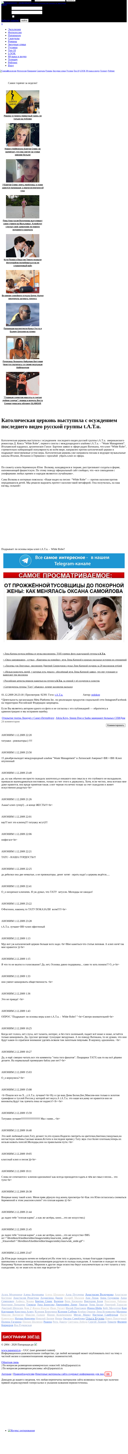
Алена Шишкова (54, 1294)
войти (24, 20)
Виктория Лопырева (13, 1304)
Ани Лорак (92, 1297)
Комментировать (115, 725)
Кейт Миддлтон (112, 1308)
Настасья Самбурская (105, 1314)
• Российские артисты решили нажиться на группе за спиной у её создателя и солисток (51, 681)
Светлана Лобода (78, 1321)
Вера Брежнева (73, 1301)
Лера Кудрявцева (106, 1311)
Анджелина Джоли (51, 1297)
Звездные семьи (17, 44)
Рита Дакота (60, 1321)
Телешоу (13, 59)
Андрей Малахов (74, 1297)
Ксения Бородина (46, 1311)
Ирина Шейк (94, 1308)
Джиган (83, 1304)
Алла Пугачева (75, 1294)
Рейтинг (13, 62)
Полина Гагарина (11, 1321)
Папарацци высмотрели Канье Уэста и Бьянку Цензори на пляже (23, 330)
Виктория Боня (93, 1301)
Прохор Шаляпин (32, 1321)
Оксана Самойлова (74, 1318)
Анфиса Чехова (25, 1301)
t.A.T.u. (59, 694)
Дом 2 (28, 1308)
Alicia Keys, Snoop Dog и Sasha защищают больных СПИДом (90, 718)
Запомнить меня (24, 16)
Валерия (58, 1301)
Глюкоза (31, 1304)
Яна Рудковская (23, 1325)
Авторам (6, 1374)
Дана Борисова (45, 1304)
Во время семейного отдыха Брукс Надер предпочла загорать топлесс (23, 297)
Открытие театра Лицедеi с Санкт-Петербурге (28, 718)
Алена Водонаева (33, 1294)
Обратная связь (10, 1362)
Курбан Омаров (87, 1311)
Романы (12, 41)
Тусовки (13, 47)
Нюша (58, 1318)
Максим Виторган (12, 1314)
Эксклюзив (14, 29)
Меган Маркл (82, 1314)
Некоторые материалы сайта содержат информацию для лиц (72, 1374)
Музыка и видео (17, 56)
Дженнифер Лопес (66, 1304)
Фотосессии (15, 32)
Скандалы (14, 38)
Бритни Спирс (43, 1301)
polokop (95, 694)
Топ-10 (12, 50)
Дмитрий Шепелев (12, 1308)
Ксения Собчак (67, 1311)
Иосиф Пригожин (76, 1308)
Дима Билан (96, 1304)
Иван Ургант (57, 1308)
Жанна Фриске (41, 1308)
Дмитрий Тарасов (115, 1304)
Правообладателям (23, 1374)
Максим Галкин (35, 1314)
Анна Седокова (109, 1297)
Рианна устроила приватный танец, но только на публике (23, 117)
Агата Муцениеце (11, 1294)
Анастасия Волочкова (99, 1294)
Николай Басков (45, 1318)
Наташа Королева (25, 1318)
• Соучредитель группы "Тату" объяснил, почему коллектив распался (37, 687)
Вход (11, 65)
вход (3, 4)
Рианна (48, 1321)
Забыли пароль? (10, 20)
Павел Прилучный (116, 1318)
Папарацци (14, 35)
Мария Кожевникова (59, 1314)
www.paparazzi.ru (11, 1350)
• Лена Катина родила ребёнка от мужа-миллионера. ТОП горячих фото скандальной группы (54, 654)
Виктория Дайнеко (115, 1301)
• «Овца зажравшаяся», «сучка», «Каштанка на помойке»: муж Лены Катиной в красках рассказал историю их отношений (65, 660)
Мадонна (121, 1311)
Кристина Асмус (24, 1311)
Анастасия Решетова (26, 1297)
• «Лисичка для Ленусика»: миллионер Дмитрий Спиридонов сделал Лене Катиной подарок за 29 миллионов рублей (62, 666)
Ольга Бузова (95, 1318)
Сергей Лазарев (97, 1321)
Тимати (111, 1321)
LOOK (12, 53)
